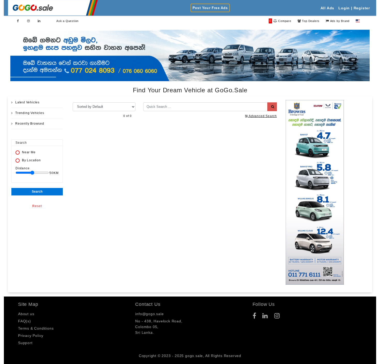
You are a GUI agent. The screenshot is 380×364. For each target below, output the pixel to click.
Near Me (29, 152)
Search (37, 191)
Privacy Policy (30, 335)
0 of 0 (127, 115)
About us (26, 314)
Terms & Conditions (36, 328)
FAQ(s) (24, 321)
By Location (31, 160)
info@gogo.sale (149, 314)
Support (25, 343)
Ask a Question (67, 20)
